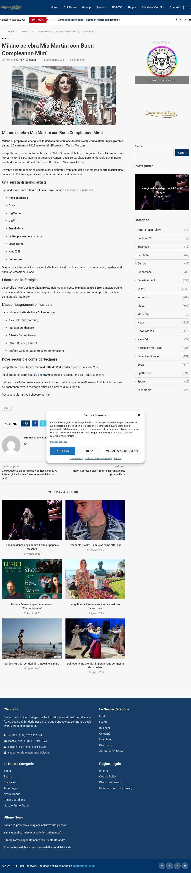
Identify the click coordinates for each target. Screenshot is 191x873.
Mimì (6, 408)
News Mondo (163, 331)
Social (163, 364)
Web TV (117, 7)
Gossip (86, 7)
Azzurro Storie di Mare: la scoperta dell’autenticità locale (37, 847)
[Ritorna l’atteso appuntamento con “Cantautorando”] (32, 579)
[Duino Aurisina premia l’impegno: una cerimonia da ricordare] (95, 638)
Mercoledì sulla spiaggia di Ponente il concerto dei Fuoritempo (89, 20)
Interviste (163, 297)
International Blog (84, 866)
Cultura (163, 263)
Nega (89, 451)
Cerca (138, 146)
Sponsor (101, 7)
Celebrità (163, 255)
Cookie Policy (76, 458)
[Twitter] (180, 19)
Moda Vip (163, 314)
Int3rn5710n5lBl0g (25, 59)
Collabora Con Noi (153, 7)
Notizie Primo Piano (163, 347)
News (163, 322)
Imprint (117, 458)
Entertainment (163, 280)
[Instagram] (185, 19)
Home (54, 7)
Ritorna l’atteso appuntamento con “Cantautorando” (34, 840)
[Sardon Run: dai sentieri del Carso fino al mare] (32, 638)
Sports (163, 381)
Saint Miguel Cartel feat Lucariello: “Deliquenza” (32, 832)
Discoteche (163, 272)
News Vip (163, 339)
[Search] (189, 7)
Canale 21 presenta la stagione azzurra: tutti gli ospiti (35, 825)
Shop (130, 7)
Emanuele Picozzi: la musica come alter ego (95, 545)
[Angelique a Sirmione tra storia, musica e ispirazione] (95, 579)
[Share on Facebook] (35, 423)
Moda (163, 305)
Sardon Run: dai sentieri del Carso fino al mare (31, 663)
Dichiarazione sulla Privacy (98, 458)
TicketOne (44, 374)
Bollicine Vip (163, 238)
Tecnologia (163, 390)
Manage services (58, 442)
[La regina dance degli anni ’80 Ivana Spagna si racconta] (32, 520)
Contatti (175, 7)
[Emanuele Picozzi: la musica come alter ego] (95, 520)
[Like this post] (26, 423)
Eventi (25, 31)
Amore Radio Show (163, 230)
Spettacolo (163, 373)
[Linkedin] (189, 19)
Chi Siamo (70, 7)
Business (163, 246)
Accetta (63, 451)
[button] (139, 415)
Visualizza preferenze (122, 451)
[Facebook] (176, 19)
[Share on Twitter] (43, 423)
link (48, 394)
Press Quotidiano (163, 356)
